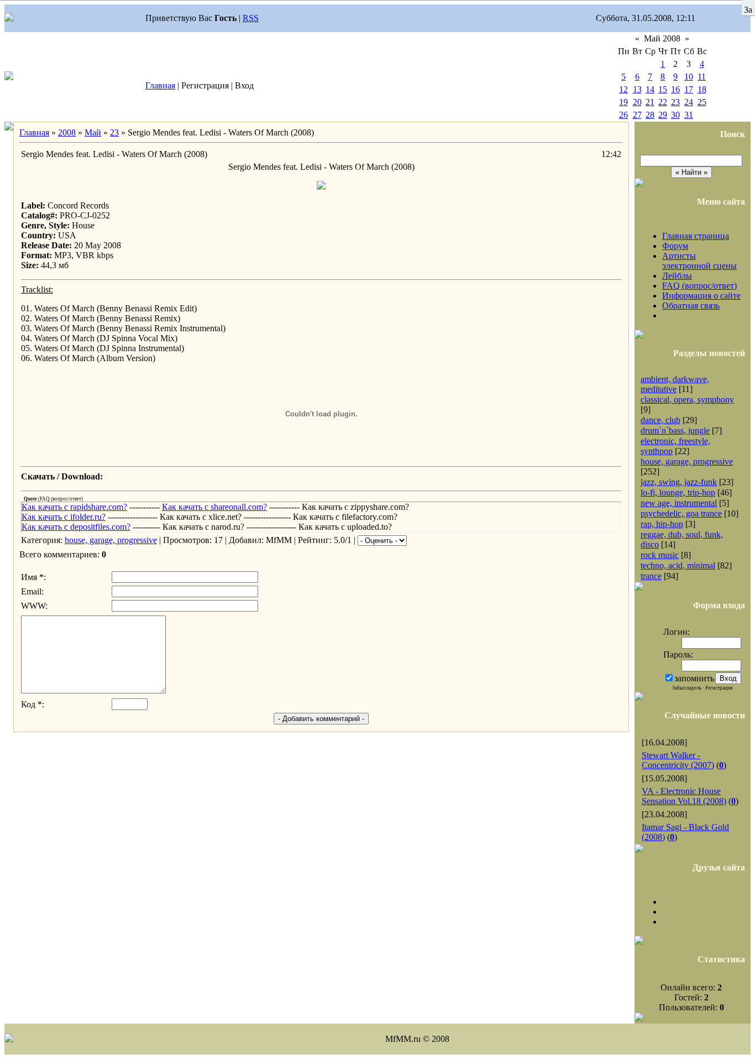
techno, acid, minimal (678, 565)
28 (650, 114)
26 (623, 114)
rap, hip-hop (662, 524)
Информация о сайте (701, 295)
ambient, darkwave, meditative (675, 384)
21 (650, 102)
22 (662, 102)
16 (675, 89)
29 (662, 114)
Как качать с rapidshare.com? (74, 507)
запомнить (694, 678)
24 (688, 102)
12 (623, 89)
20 (637, 102)
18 (702, 89)
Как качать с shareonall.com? (214, 507)
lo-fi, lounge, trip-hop (678, 492)
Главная (160, 85)
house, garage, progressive (111, 540)
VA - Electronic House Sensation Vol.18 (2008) (684, 796)
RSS (251, 18)
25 (702, 102)
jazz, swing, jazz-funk (679, 482)
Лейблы (677, 275)
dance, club (660, 420)
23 (675, 102)
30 (675, 114)
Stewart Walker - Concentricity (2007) (678, 760)
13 (637, 89)
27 (637, 114)
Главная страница (695, 236)
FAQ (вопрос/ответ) (699, 285)
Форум (675, 246)
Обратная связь (691, 305)
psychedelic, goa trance (681, 513)
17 (688, 89)
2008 (67, 132)
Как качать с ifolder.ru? (64, 516)
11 (702, 76)
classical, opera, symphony (687, 399)
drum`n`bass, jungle (675, 430)
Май (93, 132)
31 (688, 114)
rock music (660, 555)
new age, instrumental (679, 503)
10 (688, 76)
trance (651, 576)
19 (623, 102)
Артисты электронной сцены (699, 260)
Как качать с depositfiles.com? (76, 526)
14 (650, 89)
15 (662, 89)
